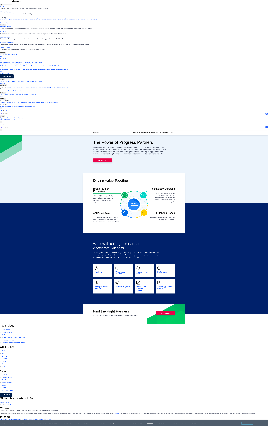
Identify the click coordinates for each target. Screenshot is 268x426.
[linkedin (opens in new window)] (9, 417)
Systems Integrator (123, 287)
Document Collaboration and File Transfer (13, 342)
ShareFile (27, 64)
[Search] (1, 108)
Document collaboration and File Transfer (43, 69)
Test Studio (29, 69)
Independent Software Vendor (141, 288)
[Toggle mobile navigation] (1, 130)
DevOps (2, 66)
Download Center (25, 81)
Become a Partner (13, 95)
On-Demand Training (18, 91)
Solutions (3, 25)
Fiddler (23, 69)
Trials (3, 353)
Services (2, 83)
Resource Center (10, 87)
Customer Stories (60, 87)
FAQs (67, 87)
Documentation (34, 87)
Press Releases (14, 106)
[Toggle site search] (1, 122)
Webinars (22, 87)
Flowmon (33, 66)
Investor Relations (5, 106)
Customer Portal (15, 81)
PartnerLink (10, 118)
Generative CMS (49, 19)
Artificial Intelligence (5, 27)
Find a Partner (4, 95)
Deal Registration (18, 95)
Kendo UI (21, 64)
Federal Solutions (5, 47)
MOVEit (36, 64)
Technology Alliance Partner (165, 288)
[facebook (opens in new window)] (1, 417)
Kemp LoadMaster (41, 66)
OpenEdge (39, 62)
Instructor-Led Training (6, 91)
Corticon (21, 62)
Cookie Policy (150, 423)
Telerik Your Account (19, 118)
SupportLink (3, 118)
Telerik (17, 64)
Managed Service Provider (101, 288)
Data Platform (4, 19)
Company (3, 98)
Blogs (49, 87)
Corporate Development (24, 102)
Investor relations (7, 382)
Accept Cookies (247, 423)
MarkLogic (3, 62)
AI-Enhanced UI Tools (6, 69)
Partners (2, 93)
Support (2, 79)
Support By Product (5, 81)
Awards (4, 380)
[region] (134, 423)
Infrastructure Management (7, 42)
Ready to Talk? (13, 120)
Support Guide (34, 81)
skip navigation (6, 2)
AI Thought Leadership (6, 12)
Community (42, 81)
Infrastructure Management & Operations (19, 66)
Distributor (99, 272)
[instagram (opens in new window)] (7, 417)
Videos (27, 87)
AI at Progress (4, 7)
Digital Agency (162, 272)
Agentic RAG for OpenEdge (37, 19)
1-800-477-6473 (4, 120)
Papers (18, 87)
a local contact (8, 404)
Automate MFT (34, 70)
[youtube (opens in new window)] (5, 417)
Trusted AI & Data (5, 54)
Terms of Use (3, 419)
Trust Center (22, 106)
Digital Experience (5, 37)
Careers (28, 106)
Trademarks (117, 413)
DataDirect (16, 62)
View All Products (7, 76)
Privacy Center (12, 419)
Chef (6, 66)
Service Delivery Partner (142, 273)
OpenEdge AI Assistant (67, 19)
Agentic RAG (11, 19)
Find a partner (102, 160)
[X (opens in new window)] (3, 417)
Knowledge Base (43, 87)
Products (3, 52)
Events (53, 87)
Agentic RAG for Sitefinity (22, 19)
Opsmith (48, 20)
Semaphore (9, 62)
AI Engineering (4, 23)
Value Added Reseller (120, 273)
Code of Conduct (46, 419)
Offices (33, 106)
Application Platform (30, 62)
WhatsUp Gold (51, 66)
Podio (31, 64)
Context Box (57, 19)
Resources (3, 85)
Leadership (14, 102)
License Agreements (36, 419)
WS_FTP (6, 73)
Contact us (6, 394)
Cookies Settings (260, 423)
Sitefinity (12, 64)
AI (1, 5)
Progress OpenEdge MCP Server (83, 19)
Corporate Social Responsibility (39, 102)
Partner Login (22, 95)
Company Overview (5, 102)
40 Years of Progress (8, 390)
